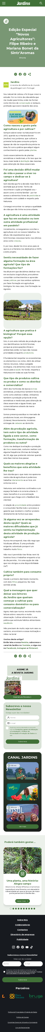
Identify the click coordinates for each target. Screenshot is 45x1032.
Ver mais (22, 826)
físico (19, 549)
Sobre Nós (22, 920)
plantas (33, 150)
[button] (6, 310)
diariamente (17, 480)
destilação (25, 161)
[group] (7, 996)
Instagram (21, 648)
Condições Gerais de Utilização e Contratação (22, 1022)
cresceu (17, 241)
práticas (12, 280)
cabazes (18, 423)
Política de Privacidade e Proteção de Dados (22, 732)
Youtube (26, 645)
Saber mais (21, 901)
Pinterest (33, 648)
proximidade (20, 505)
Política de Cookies (22, 1017)
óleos (8, 449)
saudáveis (8, 623)
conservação (24, 103)
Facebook (11, 648)
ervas (34, 389)
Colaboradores (22, 925)
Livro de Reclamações (22, 1027)
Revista (24, 642)
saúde (18, 370)
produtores (29, 353)
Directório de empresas (22, 934)
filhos (14, 582)
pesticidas (34, 196)
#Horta (22, 58)
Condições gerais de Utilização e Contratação (21, 972)
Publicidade (22, 939)
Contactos (22, 930)
